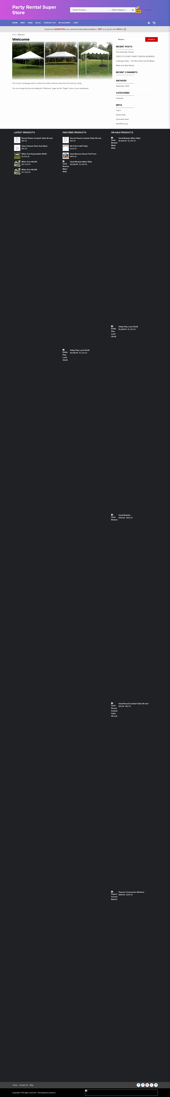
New (23, 23)
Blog (38, 23)
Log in (118, 110)
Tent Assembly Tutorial (125, 52)
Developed (42, 1093)
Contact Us (50, 23)
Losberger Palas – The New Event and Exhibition (135, 61)
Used (30, 23)
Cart (75, 23)
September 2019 (122, 86)
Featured (119, 98)
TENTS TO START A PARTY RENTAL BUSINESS (135, 56)
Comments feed (122, 119)
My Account (64, 23)
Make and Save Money (125, 65)
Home (15, 23)
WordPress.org (122, 124)
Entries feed (120, 115)
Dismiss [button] (125, 29)
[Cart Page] (136, 8)
